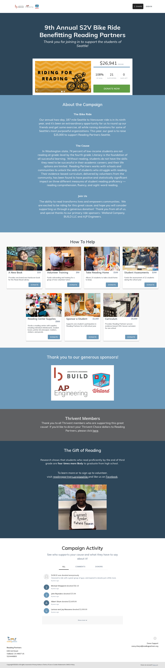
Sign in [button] (149, 6)
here (95, 430)
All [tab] (63, 567)
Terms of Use (47, 664)
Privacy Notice (37, 664)
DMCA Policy (70, 664)
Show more (82, 620)
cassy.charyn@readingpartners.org (144, 646)
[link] (27, 6)
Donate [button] (34, 285)
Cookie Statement (59, 664)
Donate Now (112, 88)
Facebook (112, 476)
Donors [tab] (99, 567)
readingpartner (62, 476)
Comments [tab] (80, 567)
